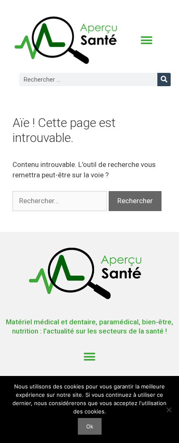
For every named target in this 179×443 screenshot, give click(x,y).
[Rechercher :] (60, 201)
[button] (146, 40)
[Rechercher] (164, 79)
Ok (89, 426)
